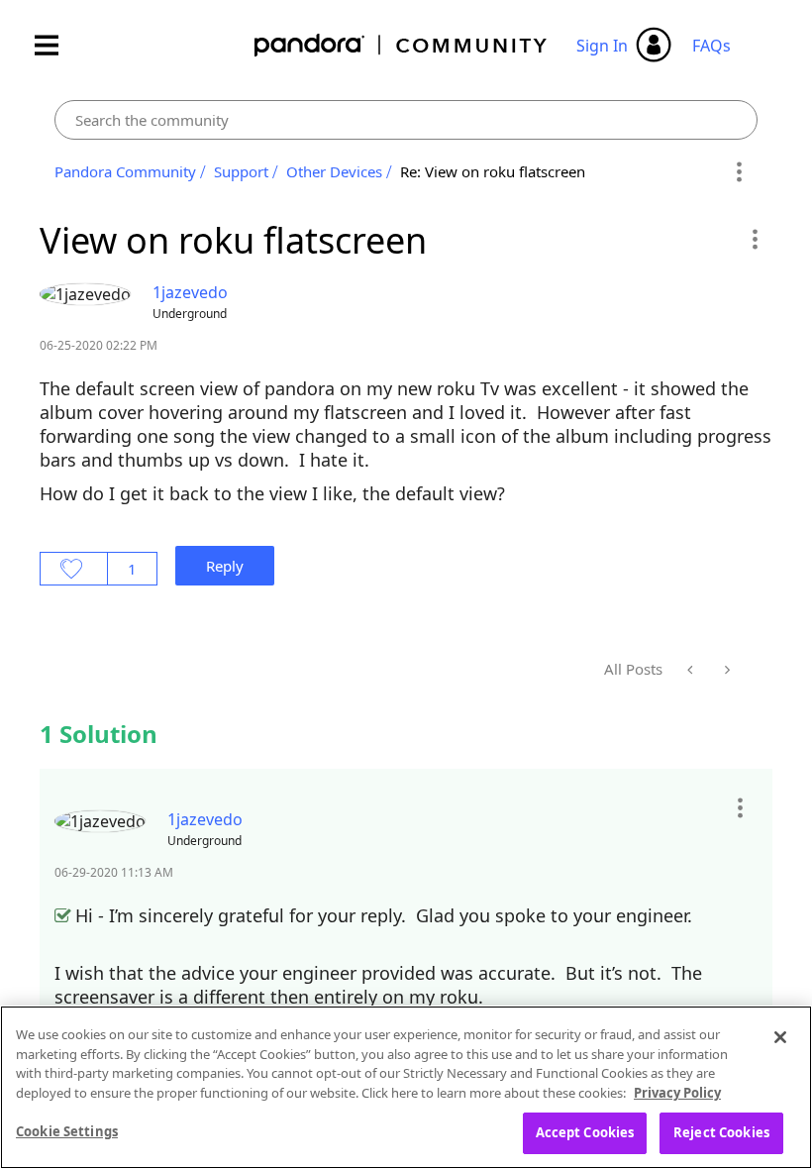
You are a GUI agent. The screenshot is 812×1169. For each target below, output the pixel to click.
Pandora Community (402, 45)
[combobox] (406, 120)
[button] (754, 239)
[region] (406, 1087)
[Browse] (56, 45)
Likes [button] (74, 568)
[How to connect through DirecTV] (725, 670)
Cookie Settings (67, 1131)
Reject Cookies (721, 1132)
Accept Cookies (585, 1132)
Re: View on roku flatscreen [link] (492, 171)
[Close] (780, 1037)
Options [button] (739, 172)
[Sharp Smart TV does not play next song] (691, 670)
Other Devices (334, 171)
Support (241, 171)
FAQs (711, 45)
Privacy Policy (677, 1093)
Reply (225, 566)
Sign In (602, 45)
